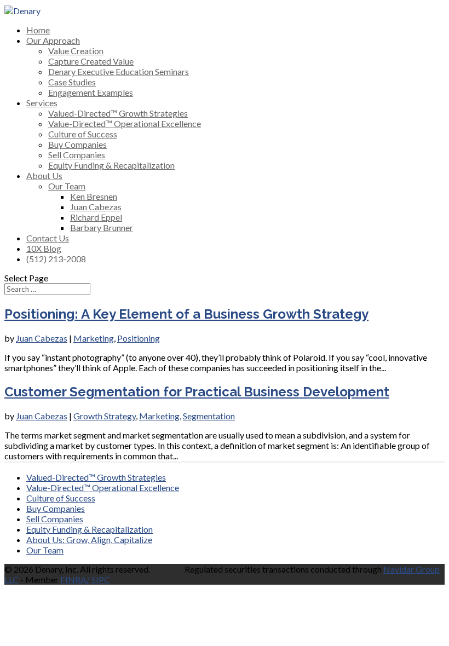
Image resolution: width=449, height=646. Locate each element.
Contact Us (47, 238)
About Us (44, 175)
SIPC (100, 579)
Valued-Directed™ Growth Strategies (118, 113)
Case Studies (72, 82)
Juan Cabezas (96, 206)
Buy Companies (77, 144)
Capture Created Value (91, 61)
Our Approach (53, 40)
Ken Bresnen (93, 196)
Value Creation (75, 50)
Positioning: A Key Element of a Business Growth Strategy (186, 314)
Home (38, 30)
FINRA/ (75, 579)
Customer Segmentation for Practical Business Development (196, 392)
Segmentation (209, 416)
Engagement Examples (90, 92)
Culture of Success (82, 134)
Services (41, 102)
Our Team (66, 186)
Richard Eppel (96, 217)
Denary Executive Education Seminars (118, 71)
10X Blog (43, 248)
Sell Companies (76, 154)
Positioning (138, 338)
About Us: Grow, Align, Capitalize (89, 539)
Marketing (93, 338)
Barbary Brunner (101, 227)
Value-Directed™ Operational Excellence (124, 123)
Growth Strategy (104, 416)
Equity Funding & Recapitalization (111, 165)
